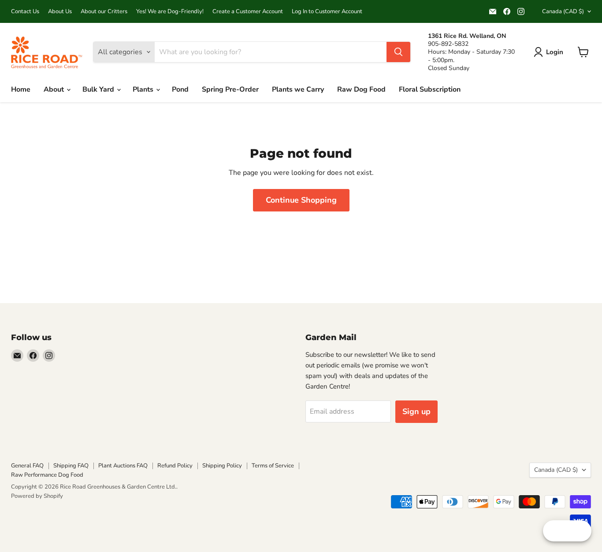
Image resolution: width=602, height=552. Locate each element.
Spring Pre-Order (230, 89)
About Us (60, 11)
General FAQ (27, 466)
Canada (563, 11)
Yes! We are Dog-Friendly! (170, 11)
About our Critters (104, 11)
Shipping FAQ (71, 466)
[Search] (398, 52)
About (55, 89)
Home (20, 89)
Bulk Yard (99, 89)
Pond (180, 89)
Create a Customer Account (247, 11)
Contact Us (25, 11)
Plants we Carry (298, 89)
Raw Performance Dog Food (47, 475)
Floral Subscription (430, 89)
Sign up (416, 411)
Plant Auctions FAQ (123, 466)
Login (554, 52)
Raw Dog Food (361, 89)
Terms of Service (273, 466)
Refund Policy (175, 466)
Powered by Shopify (37, 496)
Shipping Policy (222, 466)
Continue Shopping (301, 200)
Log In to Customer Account (327, 11)
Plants (144, 89)
